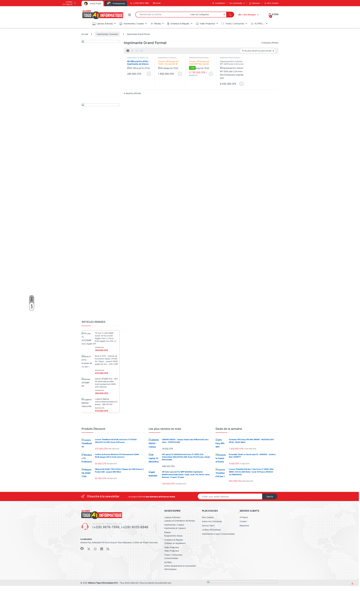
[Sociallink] (82, 548)
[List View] (137, 51)
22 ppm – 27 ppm (137, 58)
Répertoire (244, 525)
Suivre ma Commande (212, 521)
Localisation (220, 3)
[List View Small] (141, 51)
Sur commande (235, 3)
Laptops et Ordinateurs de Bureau (179, 520)
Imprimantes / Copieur (133, 23)
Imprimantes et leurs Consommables (218, 534)
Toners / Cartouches (234, 23)
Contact (243, 521)
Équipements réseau (173, 535)
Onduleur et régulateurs (175, 543)
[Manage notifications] (352, 583)
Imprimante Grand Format (198, 58)
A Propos (244, 517)
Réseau (157, 23)
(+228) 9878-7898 (141, 3)
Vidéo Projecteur (207, 23)
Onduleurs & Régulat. (180, 23)
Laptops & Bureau (105, 23)
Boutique (256, 3)
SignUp (269, 496)
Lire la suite (241, 83)
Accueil (85, 34)
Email (158, 3)
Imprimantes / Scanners (107, 34)
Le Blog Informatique (211, 529)
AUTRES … (260, 23)
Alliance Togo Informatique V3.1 (103, 583)
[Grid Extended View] (132, 51)
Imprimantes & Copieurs (175, 528)
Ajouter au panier (148, 73)
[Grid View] (128, 51)
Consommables (171, 558)
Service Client (208, 525)
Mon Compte (272, 3)
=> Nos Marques (248, 14)
